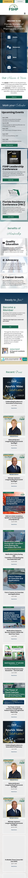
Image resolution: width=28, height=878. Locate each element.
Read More (14, 408)
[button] (8, 1)
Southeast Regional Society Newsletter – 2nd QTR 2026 (14, 669)
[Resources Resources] (13, 50)
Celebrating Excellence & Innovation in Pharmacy (14, 402)
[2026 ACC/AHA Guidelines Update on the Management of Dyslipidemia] (14, 503)
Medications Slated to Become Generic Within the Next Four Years (14, 632)
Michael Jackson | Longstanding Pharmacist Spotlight (14, 479)
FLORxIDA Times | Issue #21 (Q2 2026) (14, 860)
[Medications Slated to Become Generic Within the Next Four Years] (14, 617)
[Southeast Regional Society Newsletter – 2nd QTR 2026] (14, 655)
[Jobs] (11, 70)
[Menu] (24, 13)
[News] (11, 60)
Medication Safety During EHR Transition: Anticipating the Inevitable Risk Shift (14, 556)
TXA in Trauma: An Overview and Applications (14, 593)
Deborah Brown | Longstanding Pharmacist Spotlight (14, 441)
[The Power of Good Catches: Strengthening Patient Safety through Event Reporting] (14, 694)
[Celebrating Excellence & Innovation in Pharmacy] (14, 388)
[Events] (11, 40)
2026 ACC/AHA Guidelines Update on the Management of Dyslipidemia (14, 517)
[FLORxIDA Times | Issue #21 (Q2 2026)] (14, 846)
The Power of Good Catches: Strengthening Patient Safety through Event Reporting (14, 709)
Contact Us (5, 875)
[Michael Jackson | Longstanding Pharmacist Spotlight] (14, 464)
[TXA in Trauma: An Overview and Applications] (14, 579)
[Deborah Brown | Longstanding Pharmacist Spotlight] (14, 426)
